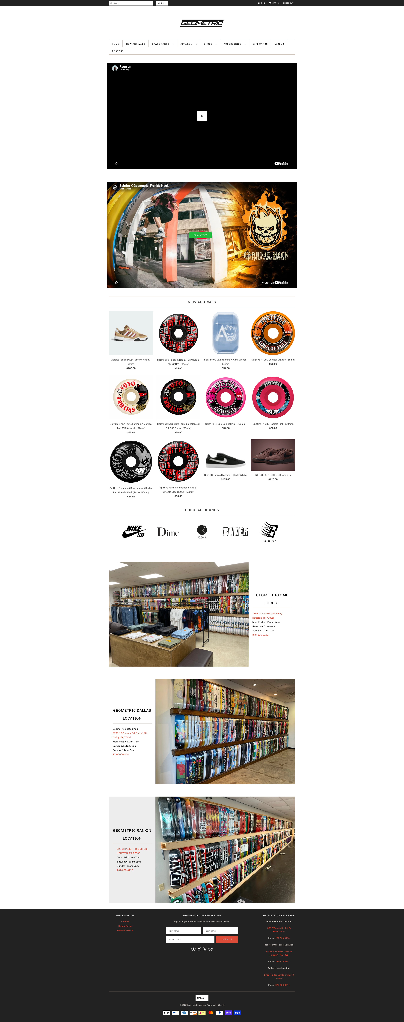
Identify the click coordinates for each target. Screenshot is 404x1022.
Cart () (275, 3)
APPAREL (187, 44)
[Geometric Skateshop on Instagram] (205, 949)
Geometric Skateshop (196, 1005)
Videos (279, 44)
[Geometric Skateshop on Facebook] (193, 949)
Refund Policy (125, 926)
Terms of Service (125, 930)
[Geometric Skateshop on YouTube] (199, 949)
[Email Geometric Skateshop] (210, 949)
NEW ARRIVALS (135, 44)
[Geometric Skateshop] (202, 24)
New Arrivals (202, 302)
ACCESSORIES (233, 44)
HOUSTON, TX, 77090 (128, 853)
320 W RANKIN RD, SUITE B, (132, 849)
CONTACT (118, 51)
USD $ (161, 3)
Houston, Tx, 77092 (263, 617)
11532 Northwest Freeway (267, 613)
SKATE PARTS (161, 44)
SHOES (209, 44)
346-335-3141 (260, 634)
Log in (261, 3)
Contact (125, 921)
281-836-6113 (125, 870)
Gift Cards (260, 44)
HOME (115, 44)
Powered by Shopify (216, 1005)
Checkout (288, 3)
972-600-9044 (121, 754)
